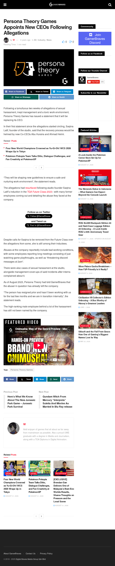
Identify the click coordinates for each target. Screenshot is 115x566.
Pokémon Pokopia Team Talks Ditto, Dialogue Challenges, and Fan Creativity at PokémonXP (38, 157)
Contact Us (30, 553)
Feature (85, 149)
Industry (41, 39)
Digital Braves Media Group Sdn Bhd (31, 559)
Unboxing (86, 217)
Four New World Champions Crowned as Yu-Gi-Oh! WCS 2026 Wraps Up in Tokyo (38, 150)
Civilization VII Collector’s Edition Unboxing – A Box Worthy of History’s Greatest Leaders (94, 300)
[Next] (41, 167)
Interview (61, 473)
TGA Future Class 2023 (39, 191)
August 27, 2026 (86, 165)
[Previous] (36, 167)
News (49, 39)
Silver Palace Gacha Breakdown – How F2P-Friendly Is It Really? (94, 268)
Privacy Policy (46, 553)
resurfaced (31, 187)
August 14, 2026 (86, 199)
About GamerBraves (12, 553)
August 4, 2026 (86, 273)
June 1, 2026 (85, 307)
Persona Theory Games (22, 369)
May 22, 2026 (85, 341)
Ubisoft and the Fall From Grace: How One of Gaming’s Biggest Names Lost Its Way (94, 334)
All (35, 39)
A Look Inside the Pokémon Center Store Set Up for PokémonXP (92, 157)
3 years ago (25, 39)
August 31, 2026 (11, 496)
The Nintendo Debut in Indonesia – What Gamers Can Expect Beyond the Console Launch (94, 191)
